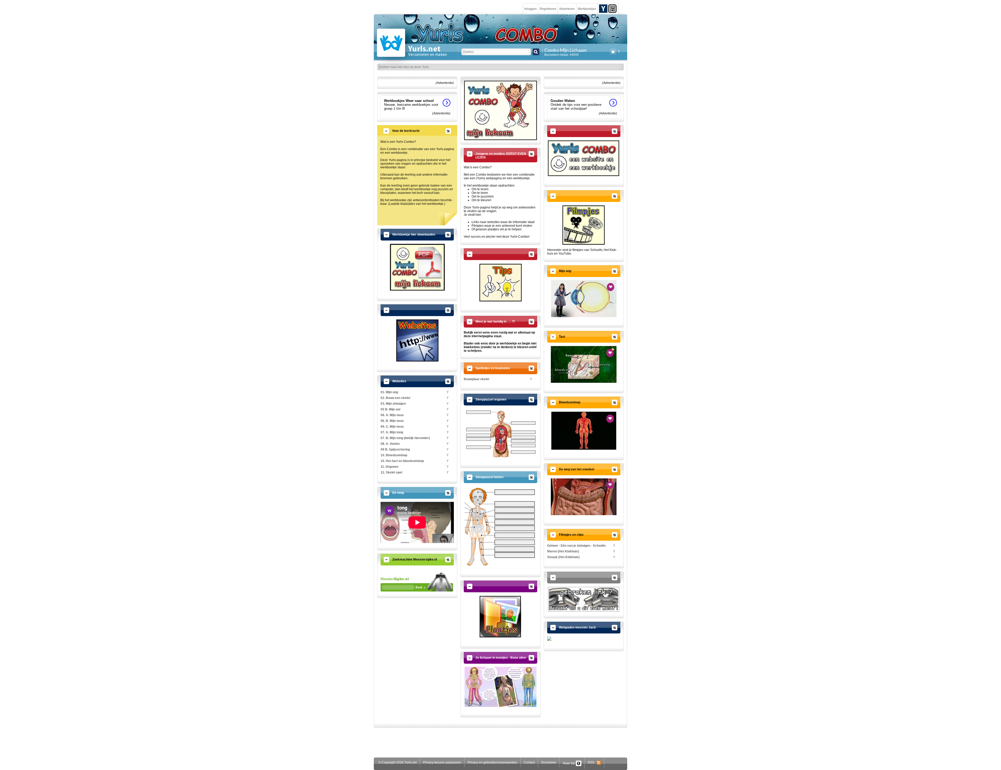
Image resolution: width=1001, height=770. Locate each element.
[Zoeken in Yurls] (536, 51)
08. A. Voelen (390, 444)
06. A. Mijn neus (392, 415)
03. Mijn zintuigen (393, 403)
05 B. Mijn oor (391, 409)
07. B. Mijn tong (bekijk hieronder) (405, 438)
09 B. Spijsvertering (395, 449)
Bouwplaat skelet (476, 379)
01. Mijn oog (389, 392)
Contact (529, 762)
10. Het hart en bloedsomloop (402, 461)
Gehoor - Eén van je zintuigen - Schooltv (576, 545)
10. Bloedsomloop (394, 455)
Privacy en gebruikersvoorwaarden (492, 762)
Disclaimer (548, 762)
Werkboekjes (587, 9)
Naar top (569, 763)
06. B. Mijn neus (392, 421)
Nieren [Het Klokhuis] (563, 551)
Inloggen (530, 9)
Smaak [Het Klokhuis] (563, 557)
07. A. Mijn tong (392, 432)
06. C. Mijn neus (392, 426)
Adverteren (567, 9)
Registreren (548, 9)
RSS (592, 762)
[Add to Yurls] (603, 8)
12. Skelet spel (391, 472)
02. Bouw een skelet (395, 398)
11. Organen (389, 467)
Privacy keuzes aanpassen (442, 762)
